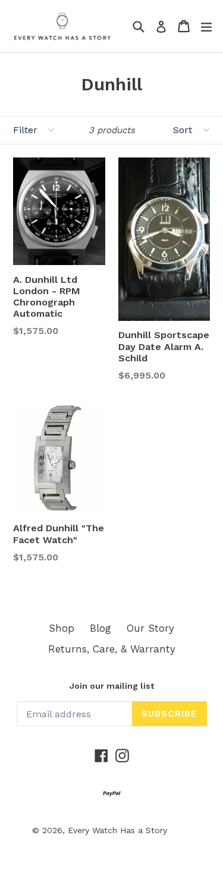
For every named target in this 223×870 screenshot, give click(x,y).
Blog (100, 628)
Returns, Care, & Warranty (111, 649)
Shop (61, 628)
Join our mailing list (112, 686)
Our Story (150, 628)
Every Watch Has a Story (117, 830)
